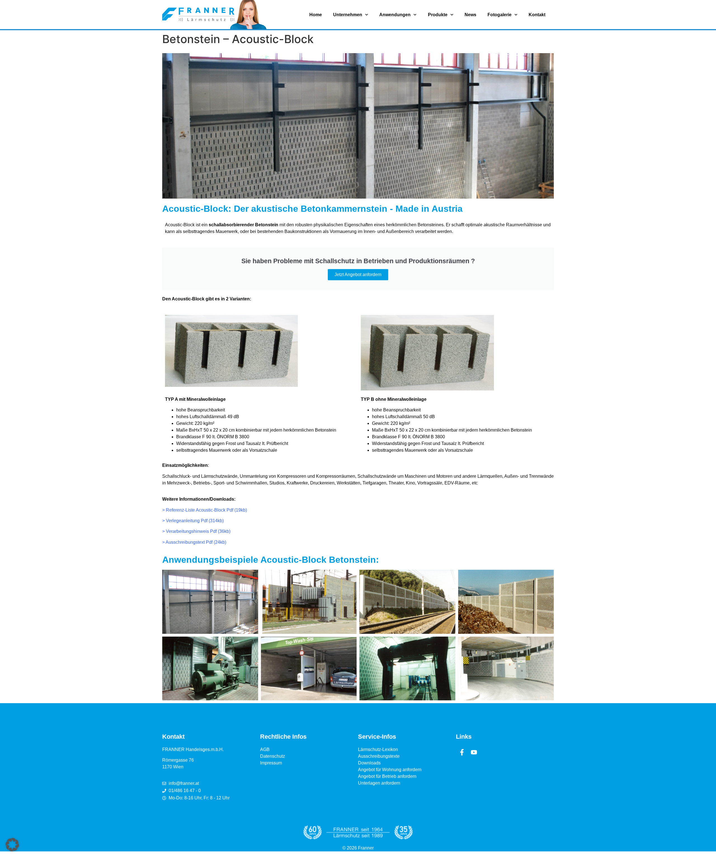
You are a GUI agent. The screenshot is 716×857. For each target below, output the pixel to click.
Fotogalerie (499, 14)
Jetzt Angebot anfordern (358, 274)
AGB (265, 749)
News (470, 14)
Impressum (271, 763)
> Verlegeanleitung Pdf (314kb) (193, 520)
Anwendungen (395, 14)
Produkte (437, 14)
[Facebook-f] (462, 752)
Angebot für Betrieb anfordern (387, 776)
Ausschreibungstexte (379, 756)
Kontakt (537, 14)
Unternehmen (347, 14)
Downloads (369, 763)
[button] (12, 844)
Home (315, 14)
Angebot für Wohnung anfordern (389, 769)
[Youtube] (474, 752)
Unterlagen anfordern (379, 783)
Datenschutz (272, 756)
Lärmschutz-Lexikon (378, 749)
